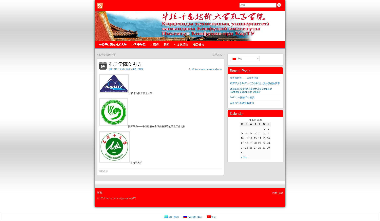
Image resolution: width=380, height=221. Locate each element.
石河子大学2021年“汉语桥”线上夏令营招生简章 (255, 83)
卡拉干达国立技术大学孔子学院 (128, 69)
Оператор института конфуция (207, 69)
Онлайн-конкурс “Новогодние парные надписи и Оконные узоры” (251, 90)
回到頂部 (277, 192)
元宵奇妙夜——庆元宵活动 (244, 78)
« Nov (244, 157)
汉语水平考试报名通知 (242, 103)
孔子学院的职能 (107, 54)
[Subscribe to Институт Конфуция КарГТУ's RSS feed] (100, 6)
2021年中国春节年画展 (242, 97)
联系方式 (217, 54)
